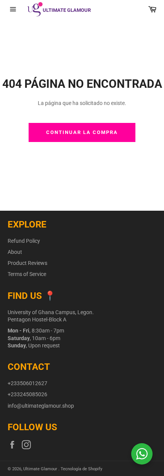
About (15, 252)
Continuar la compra (81, 132)
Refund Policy (24, 241)
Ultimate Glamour (40, 468)
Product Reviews (27, 263)
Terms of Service (27, 274)
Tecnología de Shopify (81, 468)
